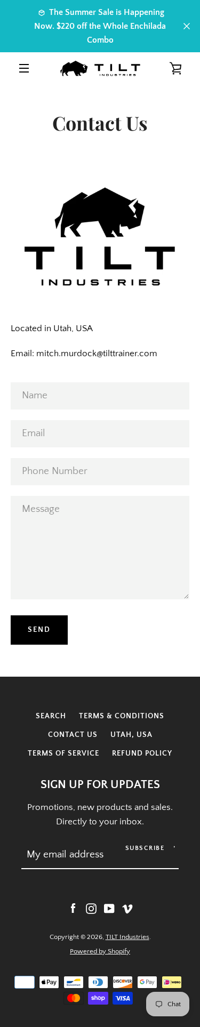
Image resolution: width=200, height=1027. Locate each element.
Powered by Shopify (100, 951)
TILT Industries (127, 937)
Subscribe (145, 848)
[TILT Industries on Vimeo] (127, 908)
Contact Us (73, 735)
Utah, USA (131, 735)
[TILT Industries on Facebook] (73, 908)
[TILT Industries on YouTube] (109, 908)
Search (51, 716)
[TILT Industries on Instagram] (91, 908)
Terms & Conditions (121, 716)
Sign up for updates (100, 785)
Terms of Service (63, 753)
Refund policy (142, 753)
